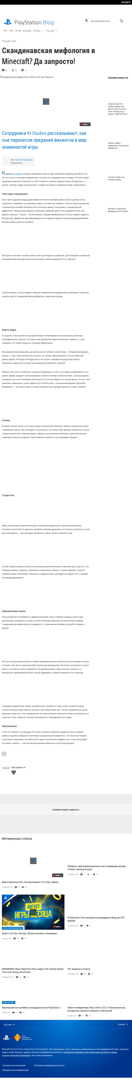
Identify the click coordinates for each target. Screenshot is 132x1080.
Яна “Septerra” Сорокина (22, 159)
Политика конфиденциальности (49, 1065)
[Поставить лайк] (23, 887)
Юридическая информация (16, 1070)
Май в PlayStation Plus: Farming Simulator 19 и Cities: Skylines (30, 881)
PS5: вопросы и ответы (79, 968)
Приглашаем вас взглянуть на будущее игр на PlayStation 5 (31, 1007)
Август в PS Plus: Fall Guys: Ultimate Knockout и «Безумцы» (29, 933)
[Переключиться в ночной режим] (86, 21)
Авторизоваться (100, 21)
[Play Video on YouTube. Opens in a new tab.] (85, 124)
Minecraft (6, 768)
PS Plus (36, 30)
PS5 (5, 30)
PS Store (27, 30)
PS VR (18, 30)
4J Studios (17, 173)
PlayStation (34, 22)
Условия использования (14, 1065)
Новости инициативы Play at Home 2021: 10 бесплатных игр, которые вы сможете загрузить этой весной (96, 1009)
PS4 (11, 30)
